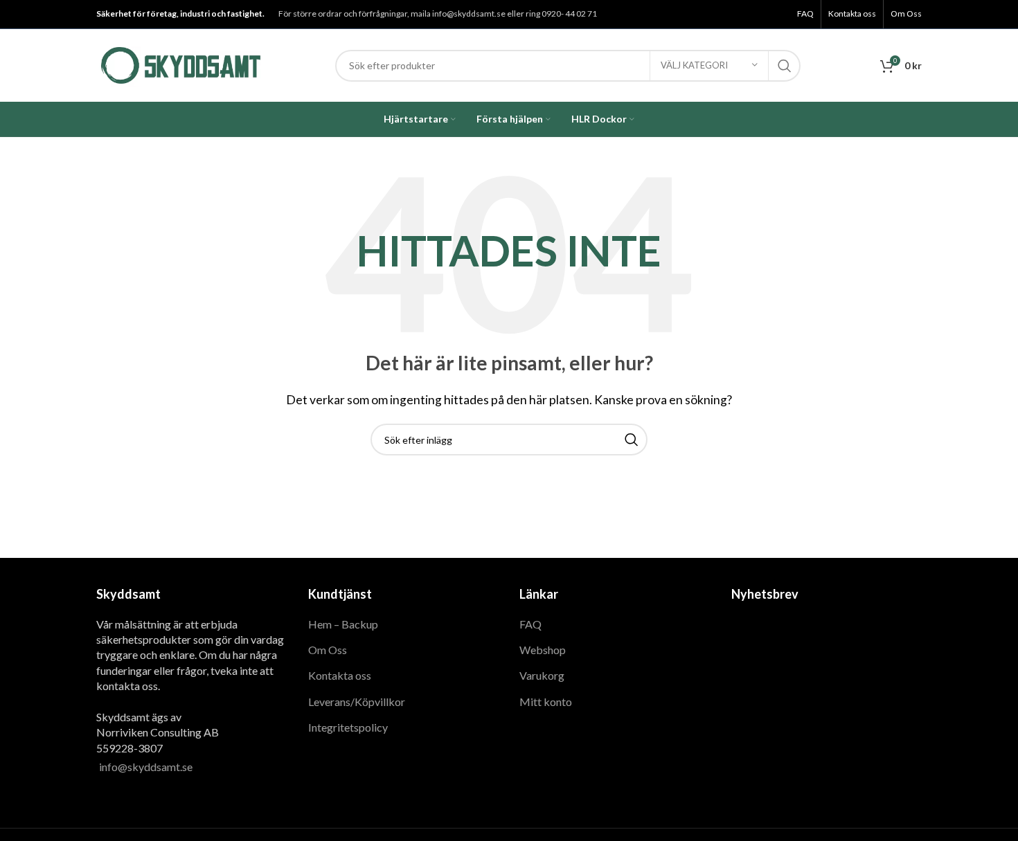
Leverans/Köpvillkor (356, 701)
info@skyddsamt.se (146, 766)
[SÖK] (785, 66)
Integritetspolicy (348, 727)
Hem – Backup (343, 624)
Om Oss (327, 649)
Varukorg (541, 675)
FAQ (530, 624)
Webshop (542, 649)
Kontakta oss (339, 675)
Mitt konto (545, 701)
